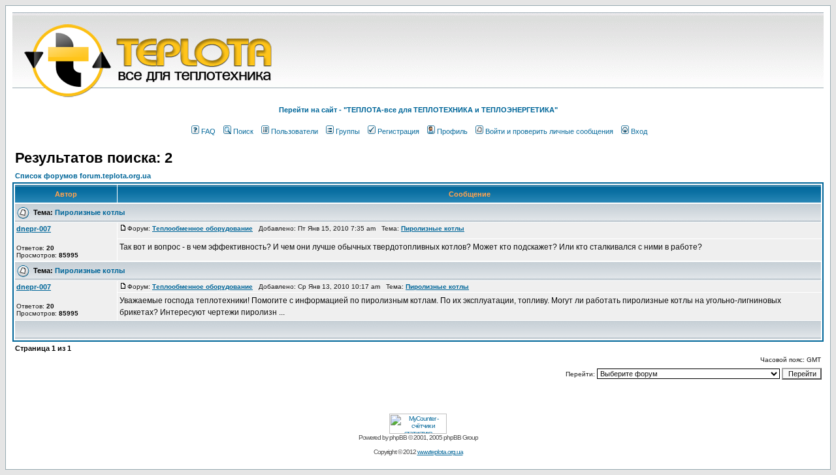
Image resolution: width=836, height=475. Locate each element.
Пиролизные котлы (90, 212)
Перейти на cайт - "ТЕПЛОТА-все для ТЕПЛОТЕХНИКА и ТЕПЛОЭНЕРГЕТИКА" (418, 110)
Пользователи (294, 131)
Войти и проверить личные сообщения (549, 131)
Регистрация (398, 131)
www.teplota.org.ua (440, 451)
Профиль (452, 131)
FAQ (208, 131)
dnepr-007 (33, 229)
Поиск (243, 131)
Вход (639, 131)
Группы (348, 131)
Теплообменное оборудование (202, 228)
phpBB (398, 437)
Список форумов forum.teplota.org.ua (83, 176)
